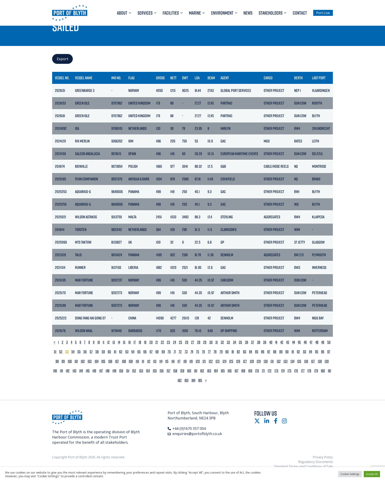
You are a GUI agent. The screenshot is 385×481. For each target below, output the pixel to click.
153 (141, 371)
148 (107, 371)
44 (293, 342)
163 (209, 371)
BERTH (298, 77)
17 (135, 342)
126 (238, 361)
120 (198, 361)
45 (299, 342)
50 (328, 342)
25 (180, 342)
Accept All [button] (372, 474)
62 (120, 352)
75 (197, 352)
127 (245, 361)
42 (281, 342)
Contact (300, 13)
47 (311, 342)
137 (313, 361)
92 (298, 352)
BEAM (211, 77)
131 (272, 361)
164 (216, 371)
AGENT (225, 77)
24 (174, 342)
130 (266, 361)
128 (252, 361)
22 (162, 342)
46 (305, 342)
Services (145, 13)
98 (57, 361)
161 (195, 371)
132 (279, 361)
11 (103, 342)
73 (186, 352)
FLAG (131, 77)
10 (98, 342)
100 (70, 361)
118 (185, 361)
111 (143, 361)
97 (328, 352)
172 (270, 371)
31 (216, 342)
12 (108, 342)
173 (276, 371)
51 (55, 352)
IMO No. (116, 77)
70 (169, 352)
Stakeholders (271, 13)
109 (131, 361)
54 (72, 352)
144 (81, 371)
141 (61, 371)
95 (316, 352)
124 (224, 361)
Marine (195, 13)
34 (234, 342)
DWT (185, 77)
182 (180, 380)
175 (289, 371)
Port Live (323, 12)
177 (303, 371)
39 (264, 342)
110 (137, 361)
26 (186, 342)
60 (109, 352)
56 (85, 352)
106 (110, 361)
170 (257, 371)
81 (233, 352)
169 (250, 371)
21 (156, 342)
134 (292, 361)
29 (204, 342)
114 (160, 361)
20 (151, 342)
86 (262, 352)
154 (148, 371)
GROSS (160, 77)
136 (306, 361)
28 (198, 342)
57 (91, 352)
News (247, 13)
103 (90, 361)
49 (322, 342)
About (122, 13)
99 (63, 361)
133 (286, 361)
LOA (197, 77)
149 (114, 371)
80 (227, 352)
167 (236, 371)
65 (139, 352)
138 (320, 361)
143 (74, 371)
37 (252, 342)
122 (211, 361)
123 (218, 361)
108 (124, 361)
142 (68, 371)
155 (155, 371)
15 (124, 342)
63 (127, 352)
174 (283, 371)
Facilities (171, 13)
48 (316, 342)
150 (121, 371)
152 (134, 371)
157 (168, 371)
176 (296, 371)
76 (203, 352)
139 (327, 361)
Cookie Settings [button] (349, 474)
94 (310, 352)
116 (173, 361)
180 (323, 371)
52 (60, 352)
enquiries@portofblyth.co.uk (197, 433)
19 (145, 342)
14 (119, 342)
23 (168, 342)
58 (97, 352)
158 (175, 371)
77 (209, 352)
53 (67, 352)
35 (240, 342)
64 (132, 352)
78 (215, 352)
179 (316, 371)
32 (222, 342)
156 (162, 371)
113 (154, 361)
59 (103, 352)
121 (204, 361)
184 (193, 380)
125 (231, 361)
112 (148, 361)
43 (287, 342)
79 (221, 352)
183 (186, 380)
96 (322, 352)
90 (287, 352)
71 (175, 352)
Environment (222, 13)
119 (191, 361)
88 (274, 352)
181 (329, 371)
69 (163, 352)
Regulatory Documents (315, 462)
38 (258, 342)
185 (200, 380)
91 (293, 352)
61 (115, 352)
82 (238, 352)
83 (244, 352)
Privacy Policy (323, 457)
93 (304, 352)
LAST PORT (318, 77)
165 (223, 371)
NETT (173, 77)
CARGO (268, 77)
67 (151, 352)
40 (270, 342)
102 (83, 361)
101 (76, 361)
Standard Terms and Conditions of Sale (303, 466)
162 (202, 371)
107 (117, 361)
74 (191, 352)
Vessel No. (62, 77)
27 (192, 342)
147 (101, 371)
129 (259, 361)
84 (250, 352)
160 (189, 371)
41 (276, 342)
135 (299, 361)
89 (281, 352)
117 (178, 361)
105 (103, 361)
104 (96, 361)
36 (246, 342)
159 (182, 371)
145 (88, 371)
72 (180, 352)
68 (157, 352)
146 (94, 371)
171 (263, 371)
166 (230, 371)
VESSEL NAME (83, 77)
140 (55, 371)
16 (129, 342)
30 (211, 342)
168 (243, 371)
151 (127, 371)
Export (62, 58)
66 (145, 352)
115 (166, 361)
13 (113, 342)
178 (309, 371)
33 (228, 342)
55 (79, 352)
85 (256, 352)
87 (268, 352)
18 (140, 342)
